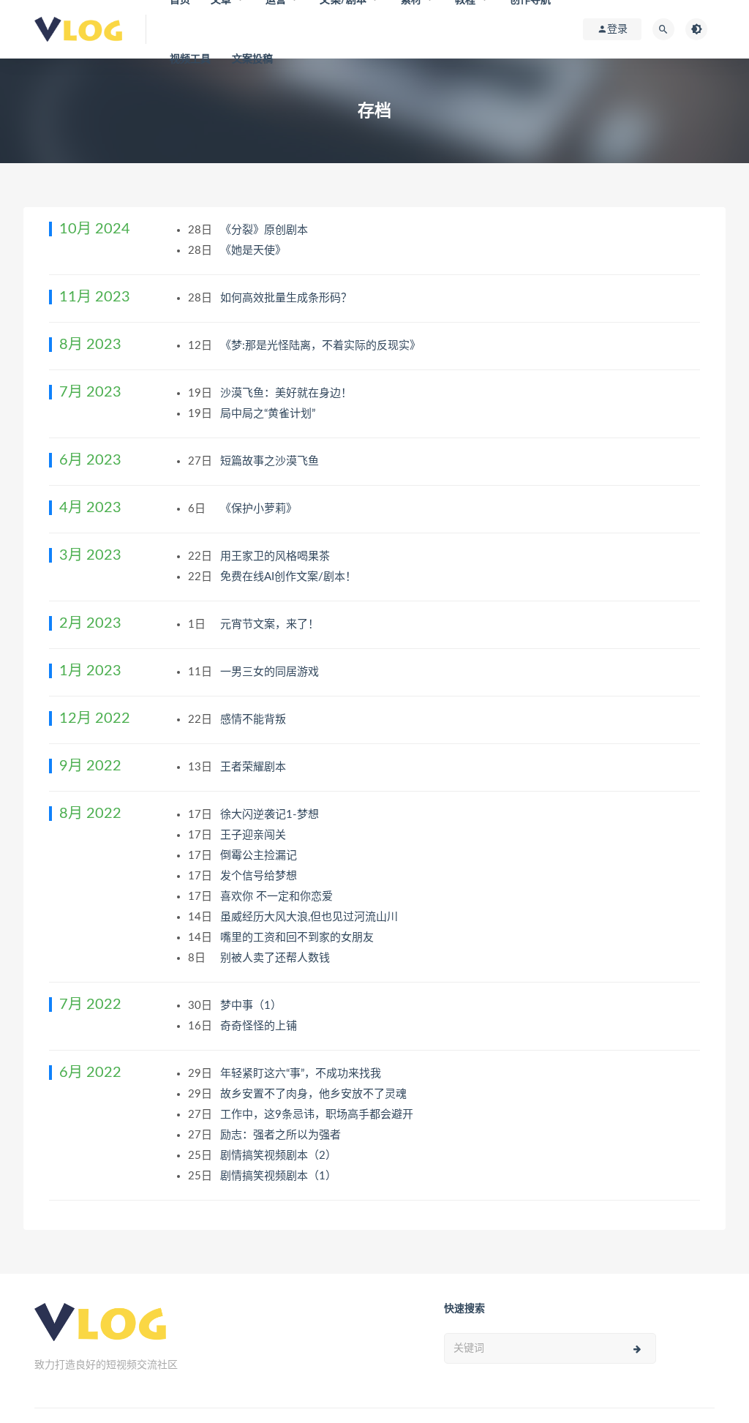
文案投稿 (253, 59)
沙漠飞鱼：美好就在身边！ (287, 393)
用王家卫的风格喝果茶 (276, 556)
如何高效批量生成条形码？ (287, 298)
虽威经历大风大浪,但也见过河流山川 (310, 917)
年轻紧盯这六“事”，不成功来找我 (302, 1073)
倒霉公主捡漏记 (260, 855)
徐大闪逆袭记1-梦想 (271, 814)
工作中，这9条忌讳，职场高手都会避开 (318, 1114)
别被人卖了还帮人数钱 (276, 958)
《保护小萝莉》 (260, 508)
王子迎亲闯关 (254, 835)
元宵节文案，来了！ (271, 624)
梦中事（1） (252, 1005)
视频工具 (190, 59)
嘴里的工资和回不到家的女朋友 (298, 937)
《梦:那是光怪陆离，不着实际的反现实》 (322, 345)
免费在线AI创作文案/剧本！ (289, 576)
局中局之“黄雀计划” (269, 413)
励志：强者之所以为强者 (282, 1135)
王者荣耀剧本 (254, 767)
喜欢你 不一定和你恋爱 (278, 896)
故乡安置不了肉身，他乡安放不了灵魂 (315, 1094)
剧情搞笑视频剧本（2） (279, 1155)
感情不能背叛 (254, 719)
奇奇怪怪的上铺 (260, 1026)
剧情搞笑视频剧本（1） (279, 1176)
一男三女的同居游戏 (271, 672)
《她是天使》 (254, 250)
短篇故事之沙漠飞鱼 (271, 461)
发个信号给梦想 (260, 876)
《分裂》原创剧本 (265, 230)
